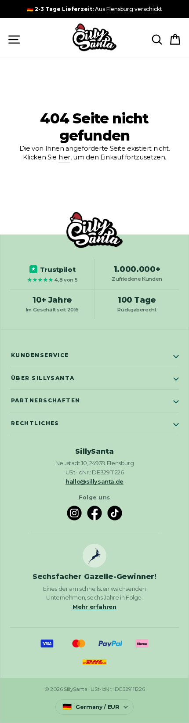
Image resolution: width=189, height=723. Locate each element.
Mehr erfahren (94, 606)
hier (64, 157)
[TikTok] (115, 513)
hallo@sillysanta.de (94, 481)
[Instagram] (74, 513)
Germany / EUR (91, 706)
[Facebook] (94, 513)
